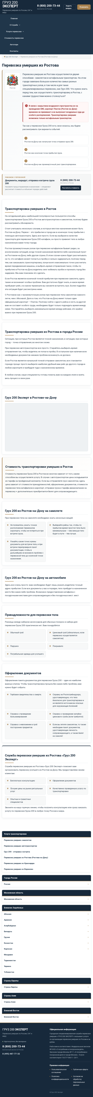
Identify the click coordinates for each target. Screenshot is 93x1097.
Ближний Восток (11, 1017)
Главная (14, 18)
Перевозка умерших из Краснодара (19, 863)
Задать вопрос (69, 7)
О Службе (14, 25)
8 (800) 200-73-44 (48, 5)
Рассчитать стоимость (70, 188)
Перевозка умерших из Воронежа (18, 869)
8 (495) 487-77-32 (11, 1054)
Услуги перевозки (14, 31)
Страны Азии (10, 1002)
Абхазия (7, 914)
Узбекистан (9, 972)
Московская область (13, 899)
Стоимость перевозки (14, 38)
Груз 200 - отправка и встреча (17, 852)
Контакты (14, 51)
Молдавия (8, 955)
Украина (7, 966)
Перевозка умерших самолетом (17, 840)
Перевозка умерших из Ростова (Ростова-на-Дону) (26, 857)
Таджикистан (10, 960)
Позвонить (84, 7)
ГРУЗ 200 (15, 1029)
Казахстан (8, 943)
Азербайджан (10, 926)
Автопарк (14, 44)
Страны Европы (11, 987)
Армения (8, 920)
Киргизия (8, 949)
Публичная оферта (80, 1069)
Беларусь (8, 931)
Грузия (7, 937)
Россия (7, 884)
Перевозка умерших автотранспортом (20, 846)
